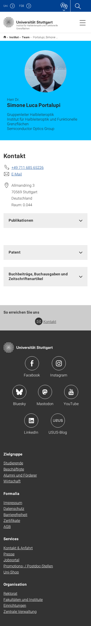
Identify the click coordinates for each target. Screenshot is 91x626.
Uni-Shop (11, 571)
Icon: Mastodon (45, 392)
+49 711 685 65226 (27, 167)
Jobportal (11, 559)
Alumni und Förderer (20, 475)
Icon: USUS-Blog (58, 421)
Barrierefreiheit (15, 514)
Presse (9, 553)
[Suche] (78, 6)
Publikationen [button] (21, 220)
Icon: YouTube (71, 392)
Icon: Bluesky (19, 392)
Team (26, 37)
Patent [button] (15, 252)
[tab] (45, 220)
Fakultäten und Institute (23, 599)
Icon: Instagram (59, 363)
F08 (21, 6)
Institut (14, 37)
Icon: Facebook (32, 363)
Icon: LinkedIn (31, 421)
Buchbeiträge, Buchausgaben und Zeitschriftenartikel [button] (38, 276)
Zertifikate (12, 520)
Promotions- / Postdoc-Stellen (28, 565)
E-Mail (16, 173)
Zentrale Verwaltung (20, 611)
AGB (7, 526)
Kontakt (49, 321)
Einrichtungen (15, 605)
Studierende (13, 462)
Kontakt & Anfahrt (18, 547)
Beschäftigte (14, 469)
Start (5, 37)
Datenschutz (14, 508)
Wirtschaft (12, 480)
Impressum (13, 502)
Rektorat (10, 593)
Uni (6, 6)
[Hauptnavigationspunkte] (83, 22)
